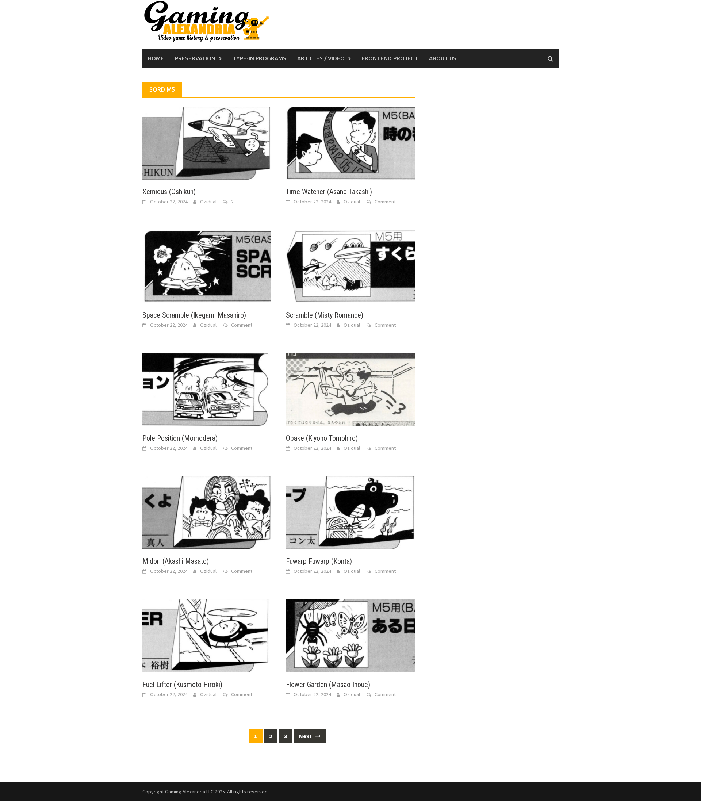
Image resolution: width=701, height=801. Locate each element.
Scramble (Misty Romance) (324, 315)
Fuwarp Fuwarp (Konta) (319, 561)
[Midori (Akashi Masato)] (206, 512)
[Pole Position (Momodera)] (206, 388)
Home (156, 58)
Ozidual (208, 201)
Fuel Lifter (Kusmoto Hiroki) (182, 684)
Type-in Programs (259, 58)
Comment (385, 201)
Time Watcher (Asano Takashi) (329, 191)
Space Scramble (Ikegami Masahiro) (194, 315)
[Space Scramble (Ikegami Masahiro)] (206, 265)
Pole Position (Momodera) (180, 438)
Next (306, 736)
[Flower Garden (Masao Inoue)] (350, 635)
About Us (442, 58)
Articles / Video (321, 58)
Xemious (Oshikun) (169, 191)
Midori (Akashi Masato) (175, 561)
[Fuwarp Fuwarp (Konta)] (350, 512)
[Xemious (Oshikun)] (206, 142)
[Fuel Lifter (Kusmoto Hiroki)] (206, 635)
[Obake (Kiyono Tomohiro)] (350, 388)
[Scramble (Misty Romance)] (350, 265)
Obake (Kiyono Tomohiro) (322, 438)
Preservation (195, 58)
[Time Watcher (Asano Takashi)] (350, 142)
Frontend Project (390, 58)
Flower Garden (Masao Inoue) (328, 684)
